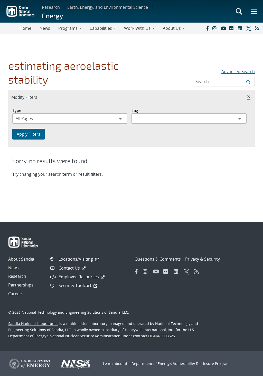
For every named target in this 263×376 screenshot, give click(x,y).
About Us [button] (172, 28)
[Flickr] (232, 28)
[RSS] (258, 28)
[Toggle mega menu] (254, 11)
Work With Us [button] (137, 28)
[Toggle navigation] (9, 28)
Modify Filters (30, 97)
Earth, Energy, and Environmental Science (107, 7)
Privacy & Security (202, 259)
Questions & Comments (158, 259)
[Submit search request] (248, 81)
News (45, 28)
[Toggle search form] (239, 11)
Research (51, 7)
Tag (135, 110)
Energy (52, 15)
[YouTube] (224, 28)
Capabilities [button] (101, 28)
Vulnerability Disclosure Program (201, 363)
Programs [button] (68, 28)
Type (17, 110)
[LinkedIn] (241, 28)
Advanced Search (238, 71)
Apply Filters (28, 134)
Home (25, 28)
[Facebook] (207, 28)
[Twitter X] (249, 28)
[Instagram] (215, 28)
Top (247, 370)
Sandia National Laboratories (33, 323)
